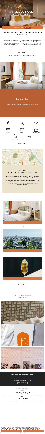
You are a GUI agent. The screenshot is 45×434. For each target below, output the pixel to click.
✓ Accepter (11, 431)
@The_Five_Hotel (22, 297)
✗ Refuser (33, 431)
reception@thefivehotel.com (19, 380)
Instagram (24, 295)
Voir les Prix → (27, 27)
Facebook (29, 295)
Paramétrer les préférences (22, 432)
